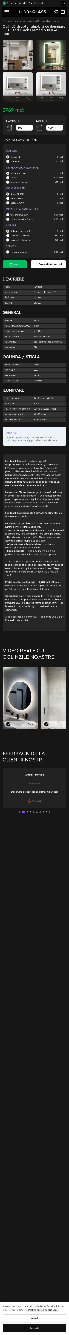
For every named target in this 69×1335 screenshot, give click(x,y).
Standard (15, 157)
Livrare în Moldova (20, 240)
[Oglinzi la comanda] (32, 11)
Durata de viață (14, 414)
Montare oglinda (19, 252)
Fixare (8, 320)
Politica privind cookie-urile (43, 1310)
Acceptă (34, 1328)
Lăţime (8, 303)
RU (63, 3)
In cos (17, 264)
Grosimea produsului (18, 326)
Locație (9, 404)
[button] (19, 812)
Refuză (34, 1318)
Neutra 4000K (17, 198)
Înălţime (9, 298)
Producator (13, 365)
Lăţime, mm (42, 121)
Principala (7, 21)
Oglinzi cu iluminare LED (27, 21)
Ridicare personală (20, 231)
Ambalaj (10, 347)
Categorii (11, 292)
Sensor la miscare (19, 182)
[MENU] (6, 11)
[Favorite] (57, 12)
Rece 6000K (17, 194)
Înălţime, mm (13, 121)
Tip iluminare (12, 398)
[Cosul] (63, 12)
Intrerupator (13, 420)
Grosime (10, 370)
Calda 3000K (17, 203)
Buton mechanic (18, 173)
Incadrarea (12, 337)
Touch (13, 178)
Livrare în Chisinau (20, 236)
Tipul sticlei (12, 381)
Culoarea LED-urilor (17, 409)
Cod (7, 287)
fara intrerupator (19, 215)
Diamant (14, 161)
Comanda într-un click (50, 264)
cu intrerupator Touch (21, 219)
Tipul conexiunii (14, 331)
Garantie (10, 342)
